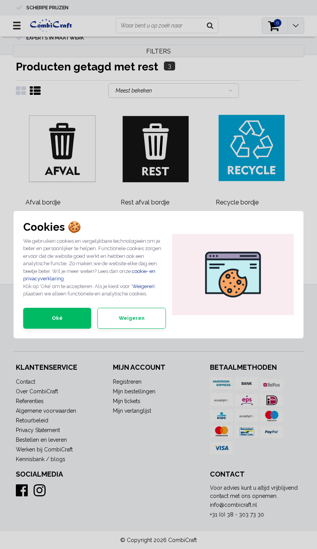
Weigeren (143, 286)
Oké (57, 318)
